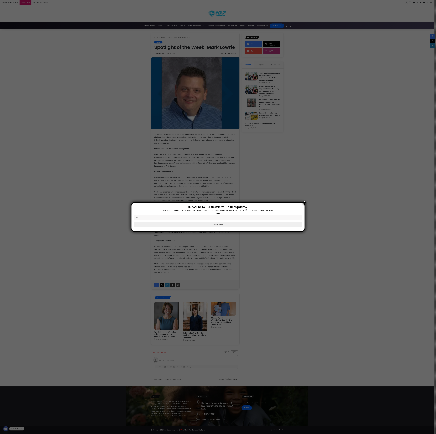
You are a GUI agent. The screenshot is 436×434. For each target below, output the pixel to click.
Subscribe (218, 224)
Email (218, 213)
